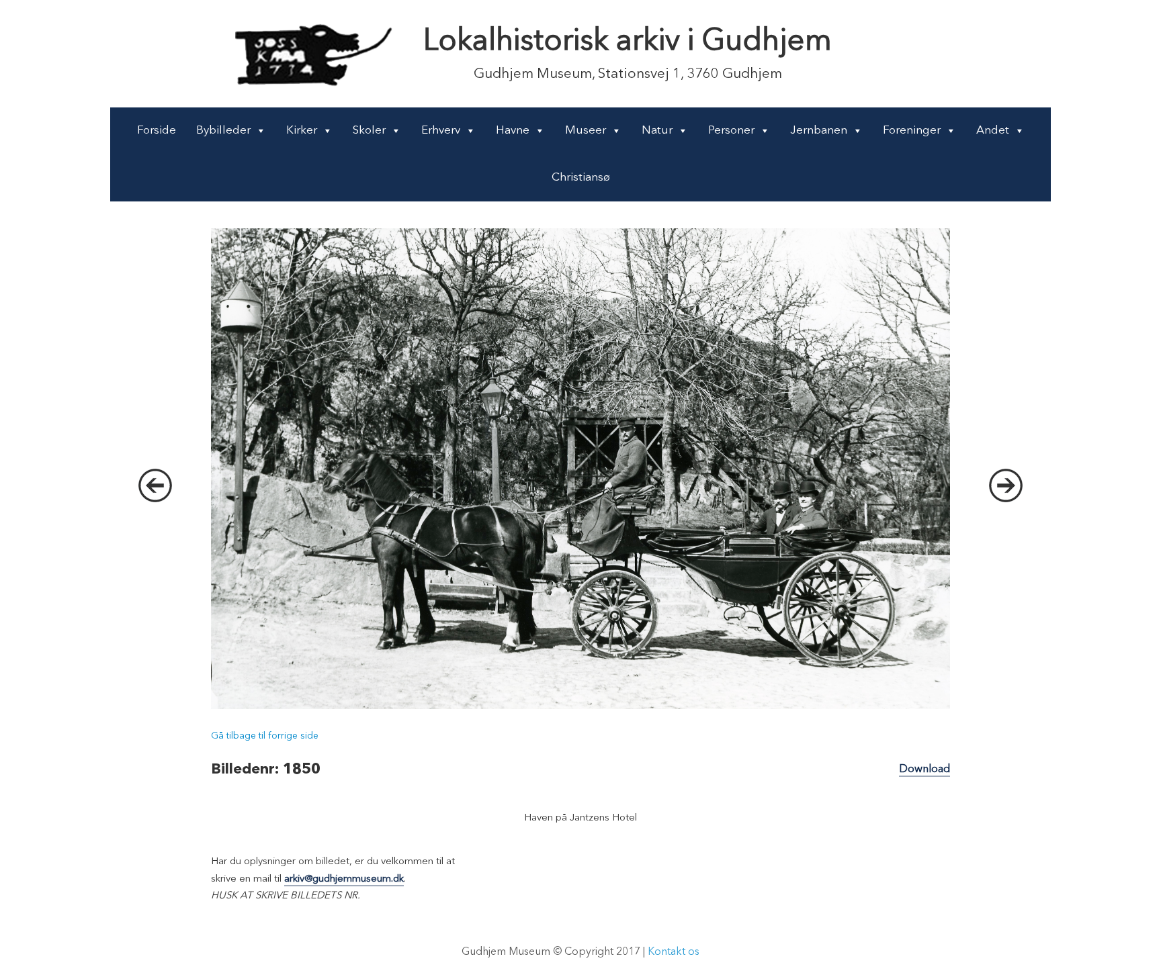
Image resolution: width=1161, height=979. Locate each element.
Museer (585, 130)
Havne (512, 130)
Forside (156, 130)
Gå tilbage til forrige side (264, 736)
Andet (992, 130)
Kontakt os (673, 952)
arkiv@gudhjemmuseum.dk (344, 879)
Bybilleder (223, 130)
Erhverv (440, 130)
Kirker (301, 130)
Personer (731, 130)
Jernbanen (818, 130)
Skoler (369, 130)
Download (924, 769)
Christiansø (581, 177)
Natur (657, 130)
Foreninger (912, 130)
